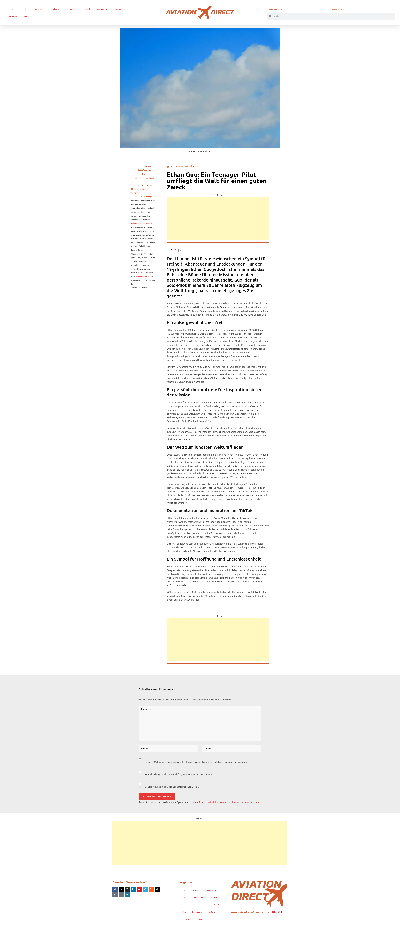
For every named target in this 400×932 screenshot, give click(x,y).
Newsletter (203, 919)
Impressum (197, 912)
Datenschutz (186, 919)
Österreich (24, 9)
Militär (26, 16)
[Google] (115, 894)
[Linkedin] (133, 889)
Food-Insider (101, 9)
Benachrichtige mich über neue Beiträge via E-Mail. (172, 786)
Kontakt (211, 912)
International (71, 9)
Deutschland (40, 9)
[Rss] (151, 889)
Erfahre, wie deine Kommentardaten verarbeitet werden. (229, 802)
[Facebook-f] (115, 889)
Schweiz (55, 9)
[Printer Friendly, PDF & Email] (175, 250)
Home (11, 9)
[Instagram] (127, 889)
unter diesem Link (143, 276)
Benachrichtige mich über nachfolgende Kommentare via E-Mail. (179, 774)
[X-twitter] (121, 889)
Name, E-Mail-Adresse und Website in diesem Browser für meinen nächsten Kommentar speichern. (197, 761)
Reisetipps (13, 16)
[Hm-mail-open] (121, 894)
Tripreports (118, 9)
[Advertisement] (218, 218)
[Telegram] (145, 889)
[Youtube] (139, 889)
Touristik (86, 9)
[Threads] (157, 889)
